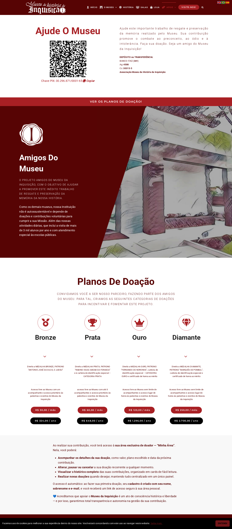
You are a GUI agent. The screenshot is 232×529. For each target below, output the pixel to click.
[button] (203, 7)
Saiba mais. (156, 523)
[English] (219, 2)
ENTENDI (222, 523)
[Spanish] (228, 2)
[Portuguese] (223, 2)
